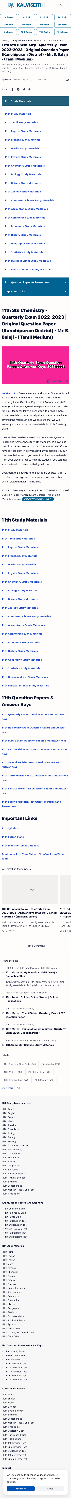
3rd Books (45, 17)
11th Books (44, 32)
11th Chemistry (10, 1272)
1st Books (8, 17)
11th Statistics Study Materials (24, 252)
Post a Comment (36, 945)
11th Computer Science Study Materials (29, 200)
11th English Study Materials (23, 131)
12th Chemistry (11, 1129)
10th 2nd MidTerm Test (15, 1459)
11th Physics (9, 1268)
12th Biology (9, 1133)
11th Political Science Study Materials (28, 269)
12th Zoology (9, 1141)
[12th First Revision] (30, 968)
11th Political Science (14, 1320)
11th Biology (9, 1276)
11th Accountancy (12, 1292)
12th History (9, 1161)
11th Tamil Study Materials (21, 122)
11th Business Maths (13, 1316)
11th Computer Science (15, 1288)
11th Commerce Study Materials (25, 217)
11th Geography (11, 1308)
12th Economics (11, 1157)
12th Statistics (10, 1169)
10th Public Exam (12, 1439)
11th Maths (8, 1264)
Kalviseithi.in (10, 393)
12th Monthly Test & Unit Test (18, 1189)
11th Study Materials (18, 113)
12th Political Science (14, 1177)
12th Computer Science (15, 1145)
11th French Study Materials (22, 139)
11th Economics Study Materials (25, 226)
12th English (9, 1113)
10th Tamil (8, 1394)
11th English (9, 1256)
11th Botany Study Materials (22, 183)
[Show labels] (11, 1088)
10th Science (10, 1406)
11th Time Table (11, 1336)
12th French (9, 1117)
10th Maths (9, 1402)
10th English (9, 1398)
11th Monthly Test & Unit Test (20, 845)
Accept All (21, 1488)
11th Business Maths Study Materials (28, 260)
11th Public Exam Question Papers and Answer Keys (34, 740)
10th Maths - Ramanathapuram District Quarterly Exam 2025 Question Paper (36, 1030)
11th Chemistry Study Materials (25, 165)
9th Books (8, 32)
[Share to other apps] (29, 89)
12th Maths (9, 1121)
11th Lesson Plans (13, 836)
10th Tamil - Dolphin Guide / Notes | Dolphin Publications (32, 999)
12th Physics (9, 1125)
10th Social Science (13, 1410)
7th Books (44, 24)
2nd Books (26, 17)
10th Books (26, 32)
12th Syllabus (10, 1181)
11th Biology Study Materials (23, 174)
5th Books (8, 24)
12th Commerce (11, 1153)
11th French (9, 1260)
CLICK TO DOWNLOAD (37, 499)
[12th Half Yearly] (49, 968)
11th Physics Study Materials (23, 157)
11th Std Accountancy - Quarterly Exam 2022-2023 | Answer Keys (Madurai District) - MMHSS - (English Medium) (29, 912)
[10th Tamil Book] (39, 992)
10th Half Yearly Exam (14, 1435)
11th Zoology (9, 1284)
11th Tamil (8, 1252)
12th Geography (11, 1165)
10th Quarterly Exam (13, 1430)
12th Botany (9, 1137)
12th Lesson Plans (12, 1185)
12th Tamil (8, 1109)
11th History (9, 1304)
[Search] (66, 4)
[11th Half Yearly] (48, 1040)
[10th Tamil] (24, 992)
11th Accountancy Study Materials (26, 208)
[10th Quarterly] (26, 1008)
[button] (60, 4)
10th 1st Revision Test (14, 1443)
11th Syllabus (10, 828)
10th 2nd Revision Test (15, 1447)
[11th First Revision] (30, 1040)
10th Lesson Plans (12, 1418)
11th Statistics (10, 1312)
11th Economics (11, 1300)
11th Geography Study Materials (25, 243)
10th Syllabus (10, 1414)
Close (50, 1488)
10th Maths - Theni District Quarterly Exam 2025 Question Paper (35, 1015)
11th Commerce (11, 1296)
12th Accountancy (12, 1149)
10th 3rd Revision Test (14, 1451)
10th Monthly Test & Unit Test (18, 1422)
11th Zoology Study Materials (23, 191)
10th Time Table (11, 1426)
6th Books (26, 24)
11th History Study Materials (23, 234)
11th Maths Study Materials (22, 148)
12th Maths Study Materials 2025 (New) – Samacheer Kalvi (31, 974)
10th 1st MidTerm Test (14, 1455)
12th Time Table (11, 1193)
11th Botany (9, 1280)
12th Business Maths (14, 1173)
